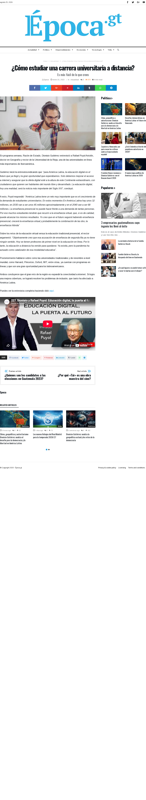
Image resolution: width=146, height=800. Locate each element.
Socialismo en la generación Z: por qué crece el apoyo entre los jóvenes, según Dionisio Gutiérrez (47, 437)
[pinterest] (67, 88)
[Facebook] (127, 2)
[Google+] (138, 2)
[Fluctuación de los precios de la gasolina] (81, 418)
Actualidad (54, 61)
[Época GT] (73, 9)
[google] (56, 88)
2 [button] (49, 449)
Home (45, 61)
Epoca (46, 80)
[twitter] (45, 88)
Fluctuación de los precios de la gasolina (79, 436)
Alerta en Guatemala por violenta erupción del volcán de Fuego (13, 436)
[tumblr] (89, 88)
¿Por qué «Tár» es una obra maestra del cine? (74, 375)
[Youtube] (143, 2)
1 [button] (46, 449)
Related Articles (8, 405)
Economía (90, 426)
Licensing (122, 468)
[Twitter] (133, 2)
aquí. (51, 291)
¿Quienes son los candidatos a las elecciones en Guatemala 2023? (25, 375)
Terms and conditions (136, 468)
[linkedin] (78, 88)
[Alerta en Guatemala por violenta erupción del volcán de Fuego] (15, 418)
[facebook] (34, 88)
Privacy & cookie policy (107, 468)
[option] (15, 424)
